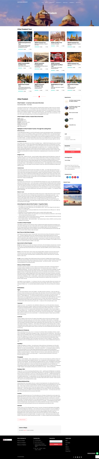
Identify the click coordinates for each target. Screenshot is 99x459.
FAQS (66, 444)
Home (43, 2)
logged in (25, 430)
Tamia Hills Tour (72, 124)
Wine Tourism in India (73, 112)
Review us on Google (21, 440)
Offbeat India (51, 2)
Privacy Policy (68, 451)
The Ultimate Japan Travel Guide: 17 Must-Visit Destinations (74, 107)
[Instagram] (78, 177)
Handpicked (72, 2)
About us (67, 446)
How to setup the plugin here (70, 169)
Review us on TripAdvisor (21, 444)
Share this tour (23, 419)
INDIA (46, 2)
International (58, 2)
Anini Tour (71, 118)
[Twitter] (70, 177)
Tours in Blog (67, 160)
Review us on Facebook (21, 442)
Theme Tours (65, 2)
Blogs (66, 440)
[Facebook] (67, 177)
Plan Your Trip (78, 2)
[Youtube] (73, 177)
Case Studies (68, 442)
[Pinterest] (75, 177)
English (6, 439)
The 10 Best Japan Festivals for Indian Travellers (74, 101)
